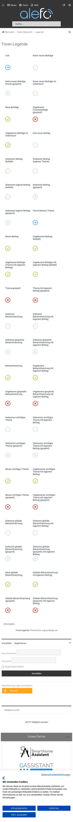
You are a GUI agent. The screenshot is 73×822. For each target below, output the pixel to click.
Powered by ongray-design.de (43, 630)
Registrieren (20, 643)
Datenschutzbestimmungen (55, 775)
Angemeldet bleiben (14, 666)
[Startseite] (36, 14)
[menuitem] (11, 5)
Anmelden (7, 643)
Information (9, 624)
